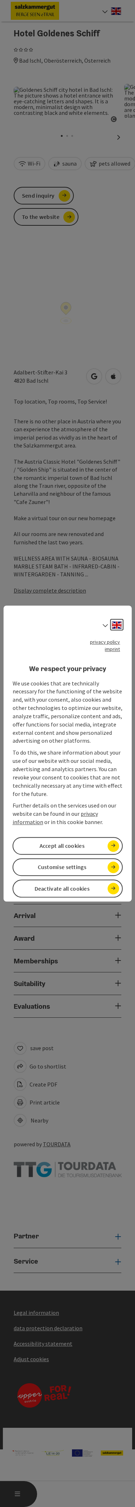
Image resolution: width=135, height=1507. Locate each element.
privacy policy (105, 642)
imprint (112, 649)
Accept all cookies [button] (62, 845)
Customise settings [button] (62, 867)
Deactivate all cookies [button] (62, 888)
